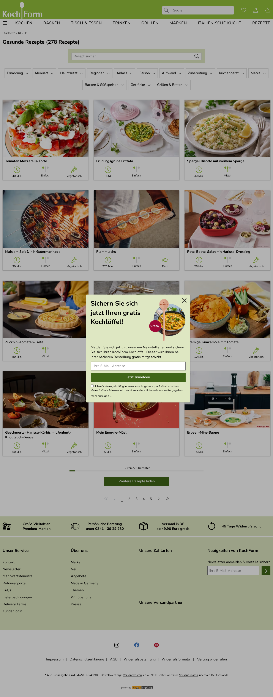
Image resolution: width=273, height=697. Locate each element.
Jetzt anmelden (138, 377)
